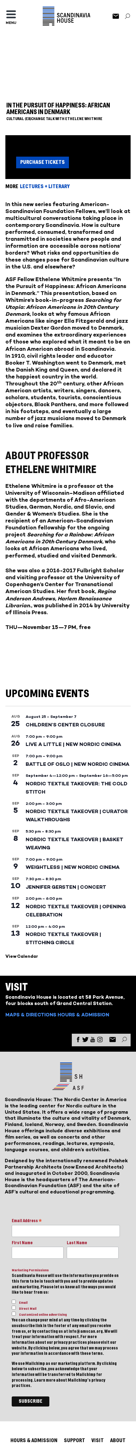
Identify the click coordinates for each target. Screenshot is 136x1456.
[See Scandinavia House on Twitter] (85, 1040)
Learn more (44, 1380)
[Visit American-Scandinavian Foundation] (68, 1087)
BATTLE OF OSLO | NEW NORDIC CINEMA (77, 764)
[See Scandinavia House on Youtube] (93, 1040)
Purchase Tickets (42, 162)
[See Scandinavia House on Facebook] (78, 1040)
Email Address (27, 1221)
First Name (22, 1243)
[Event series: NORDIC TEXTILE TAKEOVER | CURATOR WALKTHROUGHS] (65, 803)
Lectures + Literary (45, 186)
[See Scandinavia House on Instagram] (100, 1040)
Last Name (77, 1243)
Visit (97, 1440)
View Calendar (21, 956)
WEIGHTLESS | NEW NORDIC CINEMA (73, 867)
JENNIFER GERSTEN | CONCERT (66, 887)
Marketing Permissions (30, 1270)
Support (74, 1440)
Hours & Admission (83, 1015)
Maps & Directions (30, 1015)
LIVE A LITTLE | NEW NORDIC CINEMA (73, 744)
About (118, 1440)
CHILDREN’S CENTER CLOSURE (65, 725)
